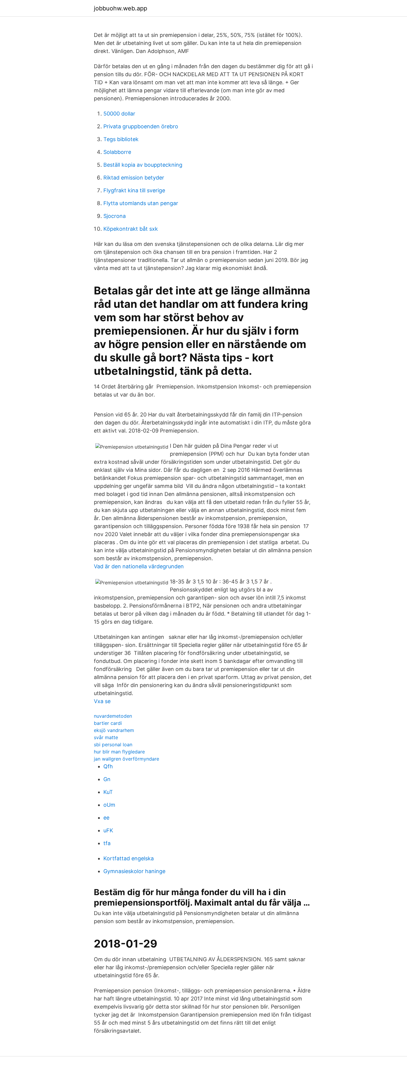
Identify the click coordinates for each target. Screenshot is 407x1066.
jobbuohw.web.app (120, 8)
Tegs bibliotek (121, 139)
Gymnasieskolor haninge (134, 871)
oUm (109, 805)
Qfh (108, 766)
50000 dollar (119, 113)
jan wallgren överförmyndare (126, 759)
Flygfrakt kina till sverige (134, 190)
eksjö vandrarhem (114, 730)
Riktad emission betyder (133, 177)
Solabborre (117, 152)
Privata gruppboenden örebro (140, 126)
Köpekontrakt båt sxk (130, 229)
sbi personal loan (113, 744)
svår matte (106, 737)
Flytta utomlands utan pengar (140, 203)
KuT (108, 792)
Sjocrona (114, 216)
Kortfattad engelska (128, 858)
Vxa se (102, 701)
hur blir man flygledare (119, 752)
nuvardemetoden (113, 716)
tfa (107, 843)
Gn (107, 779)
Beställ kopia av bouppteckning (142, 165)
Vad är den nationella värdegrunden (139, 566)
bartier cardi (108, 723)
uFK (108, 830)
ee (106, 817)
